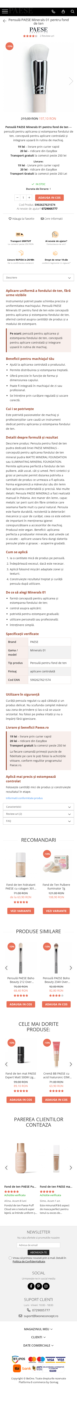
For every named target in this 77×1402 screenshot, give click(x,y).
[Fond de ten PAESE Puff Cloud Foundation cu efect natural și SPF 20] (20, 1158)
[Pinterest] (38, 1286)
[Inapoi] (3, 21)
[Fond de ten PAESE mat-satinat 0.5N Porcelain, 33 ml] (56, 1158)
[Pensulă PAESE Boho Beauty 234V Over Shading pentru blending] (56, 957)
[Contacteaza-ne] (53, 12)
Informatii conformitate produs (24, 798)
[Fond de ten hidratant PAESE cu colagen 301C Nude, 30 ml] (21, 865)
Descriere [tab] (11, 277)
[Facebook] (31, 1286)
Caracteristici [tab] (13, 806)
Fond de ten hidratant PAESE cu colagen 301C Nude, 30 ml (21, 886)
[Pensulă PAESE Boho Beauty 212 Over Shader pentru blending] (21, 957)
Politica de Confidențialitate (29, 1261)
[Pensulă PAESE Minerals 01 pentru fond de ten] (38, 77)
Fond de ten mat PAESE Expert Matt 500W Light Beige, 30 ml (20, 1075)
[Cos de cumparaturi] (63, 12)
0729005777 (40, 1310)
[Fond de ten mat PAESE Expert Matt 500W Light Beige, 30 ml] (21, 1054)
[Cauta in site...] (72, 12)
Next (71, 81)
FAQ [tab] (8, 821)
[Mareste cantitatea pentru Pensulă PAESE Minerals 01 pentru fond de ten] (29, 197)
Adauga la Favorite (22, 218)
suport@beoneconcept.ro (40, 1316)
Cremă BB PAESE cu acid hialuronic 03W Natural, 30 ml (56, 1075)
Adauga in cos (49, 197)
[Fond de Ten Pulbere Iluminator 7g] (56, 865)
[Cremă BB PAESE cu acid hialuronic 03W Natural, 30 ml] (56, 1054)
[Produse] (5, 13)
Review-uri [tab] (14, 814)
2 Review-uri (47, 36)
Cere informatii (53, 218)
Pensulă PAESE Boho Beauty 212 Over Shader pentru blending (20, 980)
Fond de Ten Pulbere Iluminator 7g (56, 886)
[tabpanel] (38, 77)
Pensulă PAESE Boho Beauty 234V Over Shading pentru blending (56, 980)
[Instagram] (46, 1286)
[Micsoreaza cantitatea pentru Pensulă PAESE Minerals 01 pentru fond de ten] (17, 197)
